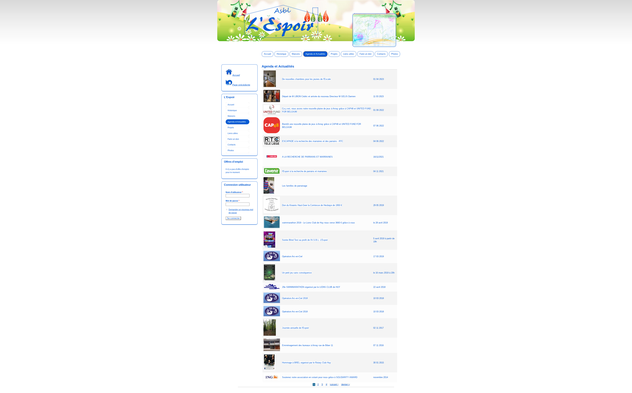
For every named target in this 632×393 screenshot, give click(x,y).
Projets (334, 54)
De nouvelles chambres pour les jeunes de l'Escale (306, 79)
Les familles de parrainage (294, 186)
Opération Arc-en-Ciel (292, 256)
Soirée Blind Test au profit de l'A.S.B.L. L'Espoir (305, 240)
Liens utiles (348, 54)
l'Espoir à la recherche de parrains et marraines (304, 171)
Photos (394, 54)
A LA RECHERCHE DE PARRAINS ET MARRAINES (307, 157)
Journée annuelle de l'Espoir (295, 328)
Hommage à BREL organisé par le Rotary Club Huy (306, 362)
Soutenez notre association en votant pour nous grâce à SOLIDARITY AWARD (319, 377)
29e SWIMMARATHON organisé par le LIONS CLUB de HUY (311, 287)
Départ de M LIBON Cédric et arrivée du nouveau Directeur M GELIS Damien (319, 96)
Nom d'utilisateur (234, 192)
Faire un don (365, 54)
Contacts (381, 54)
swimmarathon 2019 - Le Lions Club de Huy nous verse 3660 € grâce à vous (318, 222)
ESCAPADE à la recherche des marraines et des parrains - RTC (312, 141)
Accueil (267, 54)
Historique (281, 54)
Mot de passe (232, 201)
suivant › (334, 384)
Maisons (296, 54)
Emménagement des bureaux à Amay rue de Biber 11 (307, 345)
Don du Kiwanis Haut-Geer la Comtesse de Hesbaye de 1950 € (312, 205)
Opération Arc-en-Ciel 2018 (295, 298)
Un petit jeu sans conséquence (297, 272)
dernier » (345, 384)
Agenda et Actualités (315, 54)
